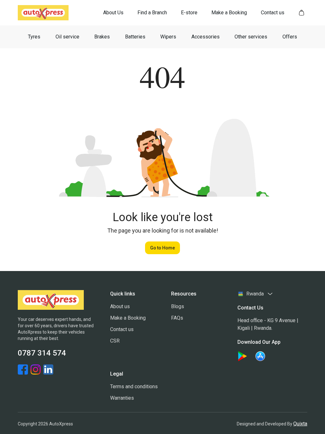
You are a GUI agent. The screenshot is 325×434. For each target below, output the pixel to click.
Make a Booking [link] (128, 318)
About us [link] (120, 306)
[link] (113, 13)
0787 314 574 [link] (42, 353)
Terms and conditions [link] (134, 386)
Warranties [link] (122, 398)
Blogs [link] (177, 306)
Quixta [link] (300, 424)
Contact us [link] (122, 329)
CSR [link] (115, 341)
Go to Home (162, 247)
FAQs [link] (177, 318)
